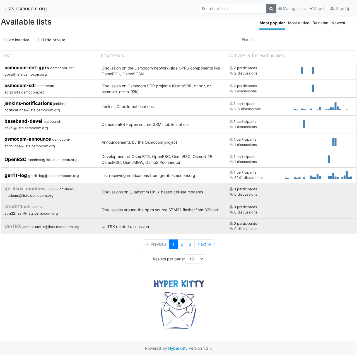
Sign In (320, 8)
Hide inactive (16, 39)
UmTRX (13, 226)
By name (320, 22)
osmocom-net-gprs (27, 67)
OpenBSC (16, 159)
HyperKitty (178, 348)
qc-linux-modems (25, 188)
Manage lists (294, 8)
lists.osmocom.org (26, 8)
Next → (204, 244)
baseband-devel (24, 121)
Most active (298, 22)
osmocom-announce (28, 139)
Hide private (53, 39)
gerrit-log (16, 175)
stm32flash (18, 206)
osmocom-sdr (20, 85)
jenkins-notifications (28, 103)
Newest (338, 22)
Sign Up (343, 8)
